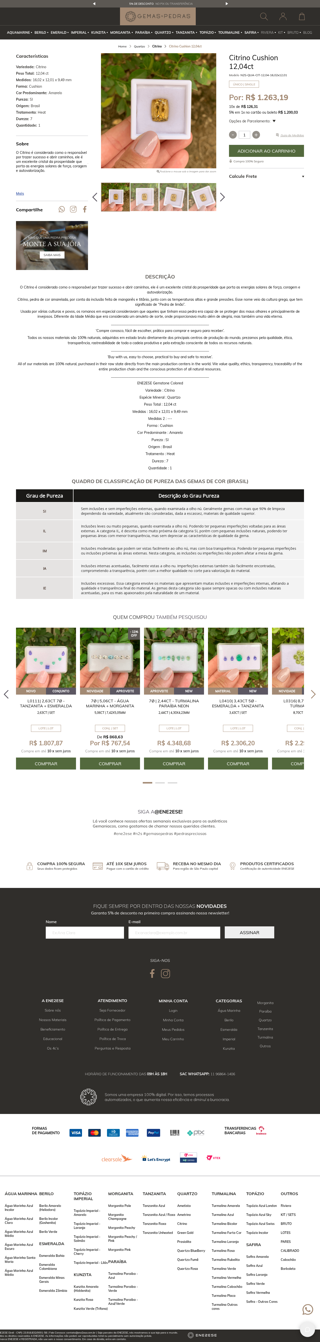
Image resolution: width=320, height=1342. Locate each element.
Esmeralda (228, 1029)
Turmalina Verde (224, 1269)
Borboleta (288, 1269)
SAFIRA (250, 32)
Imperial (229, 1039)
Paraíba (265, 1011)
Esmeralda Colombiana (48, 1267)
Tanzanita (265, 1029)
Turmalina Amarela (226, 1206)
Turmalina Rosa (223, 1251)
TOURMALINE (229, 32)
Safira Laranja (257, 1275)
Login (173, 1010)
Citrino (182, 1224)
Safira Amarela (257, 1257)
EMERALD (58, 32)
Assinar (249, 932)
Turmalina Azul (223, 1215)
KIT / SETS (288, 1215)
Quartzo (265, 1020)
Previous (94, 3)
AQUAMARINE (18, 32)
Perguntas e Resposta (112, 1048)
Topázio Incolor (257, 1233)
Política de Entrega (113, 1029)
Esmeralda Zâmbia (53, 1291)
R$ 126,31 (249, 106)
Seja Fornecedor (113, 1010)
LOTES (285, 1233)
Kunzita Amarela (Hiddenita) (86, 1289)
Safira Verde (255, 1284)
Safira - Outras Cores (262, 1302)
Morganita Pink (119, 1250)
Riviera (286, 1206)
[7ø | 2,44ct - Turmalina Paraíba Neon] (174, 658)
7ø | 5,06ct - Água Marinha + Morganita (110, 703)
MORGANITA (120, 32)
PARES (286, 1242)
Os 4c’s (53, 1048)
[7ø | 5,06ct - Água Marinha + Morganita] (110, 658)
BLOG (307, 32)
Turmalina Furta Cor (227, 1233)
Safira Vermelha (258, 1293)
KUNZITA (98, 32)
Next (227, 3)
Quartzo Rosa (187, 1269)
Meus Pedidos (173, 1029)
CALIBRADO (290, 1251)
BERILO (40, 32)
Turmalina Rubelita (226, 1260)
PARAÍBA (142, 32)
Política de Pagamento (112, 1020)
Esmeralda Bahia (51, 1256)
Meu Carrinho (173, 1039)
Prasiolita (184, 1242)
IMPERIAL (78, 32)
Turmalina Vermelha (226, 1278)
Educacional (52, 1039)
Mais (20, 193)
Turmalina (265, 1037)
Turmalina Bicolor (224, 1224)
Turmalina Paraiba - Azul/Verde (123, 1302)
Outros (265, 1046)
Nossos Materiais (52, 1020)
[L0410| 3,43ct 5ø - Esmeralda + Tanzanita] (238, 658)
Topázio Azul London (261, 1206)
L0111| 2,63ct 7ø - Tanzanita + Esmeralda (46, 703)
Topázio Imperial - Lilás (91, 1263)
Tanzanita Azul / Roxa (159, 1215)
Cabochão (288, 1260)
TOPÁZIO (207, 32)
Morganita (265, 1003)
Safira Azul (254, 1266)
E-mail (134, 921)
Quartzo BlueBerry (191, 1251)
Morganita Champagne (117, 1217)
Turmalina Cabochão (227, 1287)
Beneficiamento (52, 1029)
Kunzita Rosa (83, 1300)
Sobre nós (53, 1010)
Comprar (266, 151)
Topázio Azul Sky (259, 1215)
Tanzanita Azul (154, 1206)
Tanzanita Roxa (154, 1224)
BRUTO (293, 32)
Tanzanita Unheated (158, 1233)
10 (232, 106)
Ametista (184, 1206)
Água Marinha (229, 1010)
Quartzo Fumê (187, 1260)
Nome (51, 921)
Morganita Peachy (121, 1228)
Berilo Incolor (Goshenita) (48, 1221)
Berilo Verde (48, 1232)
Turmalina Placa (224, 1296)
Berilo (229, 1020)
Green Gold (185, 1233)
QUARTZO (163, 32)
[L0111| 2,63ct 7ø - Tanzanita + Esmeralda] (46, 658)
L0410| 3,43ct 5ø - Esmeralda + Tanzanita (238, 703)
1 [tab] (147, 783)
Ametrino (184, 1215)
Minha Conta (173, 1020)
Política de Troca (113, 1039)
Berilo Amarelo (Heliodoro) (50, 1208)
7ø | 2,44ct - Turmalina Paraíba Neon (174, 703)
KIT (280, 32)
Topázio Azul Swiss (260, 1224)
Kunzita (229, 1048)
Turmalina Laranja (225, 1242)
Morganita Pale (119, 1206)
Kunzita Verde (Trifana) (91, 1309)
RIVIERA (267, 32)
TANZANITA (185, 32)
